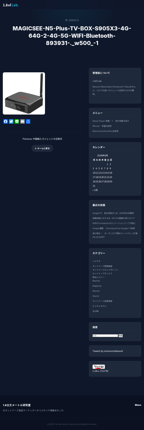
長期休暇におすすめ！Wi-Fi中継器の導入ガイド (114, 218)
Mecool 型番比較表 (102, 125)
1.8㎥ (11, 4)
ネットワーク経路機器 (102, 300)
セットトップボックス (102, 273)
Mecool (96, 290)
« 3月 (95, 190)
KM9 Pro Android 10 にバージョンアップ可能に (114, 223)
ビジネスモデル (99, 305)
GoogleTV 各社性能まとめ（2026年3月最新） (114, 212)
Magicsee (97, 285)
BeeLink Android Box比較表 (105, 130)
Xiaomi (96, 295)
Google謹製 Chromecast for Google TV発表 (114, 228)
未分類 (95, 311)
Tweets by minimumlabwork (108, 351)
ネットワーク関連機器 (102, 266)
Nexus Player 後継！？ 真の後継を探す (111, 120)
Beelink (96, 280)
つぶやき (96, 260)
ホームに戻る (43, 148)
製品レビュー (98, 277)
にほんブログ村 (100, 371)
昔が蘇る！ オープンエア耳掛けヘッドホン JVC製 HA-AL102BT (115, 235)
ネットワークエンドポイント (105, 269)
